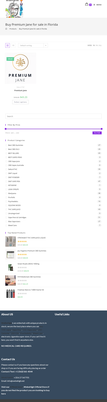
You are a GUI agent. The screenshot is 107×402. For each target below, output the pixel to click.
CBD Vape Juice (14, 161)
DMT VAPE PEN (14, 181)
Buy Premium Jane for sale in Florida (33, 29)
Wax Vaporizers (14, 221)
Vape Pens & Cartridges (17, 217)
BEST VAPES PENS (15, 157)
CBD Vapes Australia (16, 165)
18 (94, 45)
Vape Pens (17, 329)
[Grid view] (7, 45)
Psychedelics (13, 201)
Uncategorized (13, 213)
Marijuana (12, 193)
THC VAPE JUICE (14, 209)
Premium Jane (20, 90)
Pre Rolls (11, 197)
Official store (16, 387)
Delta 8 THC (21, 87)
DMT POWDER (13, 177)
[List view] (13, 45)
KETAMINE (12, 185)
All (100, 45)
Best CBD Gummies (15, 145)
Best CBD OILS (13, 149)
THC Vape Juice (29, 329)
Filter (97, 133)
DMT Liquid (12, 173)
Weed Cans (12, 225)
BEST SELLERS (13, 153)
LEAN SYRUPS (13, 189)
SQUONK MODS (14, 205)
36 (97, 45)
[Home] (6, 29)
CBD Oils (15, 333)
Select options (20, 102)
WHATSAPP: (7, 377)
